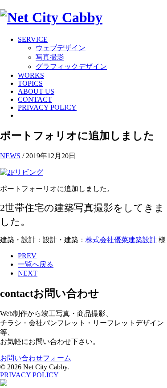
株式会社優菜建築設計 (121, 240)
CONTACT (35, 99)
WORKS (31, 75)
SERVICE (33, 39)
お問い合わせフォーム (35, 358)
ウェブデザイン (61, 48)
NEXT (27, 273)
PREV (27, 256)
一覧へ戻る (35, 264)
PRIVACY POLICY (47, 107)
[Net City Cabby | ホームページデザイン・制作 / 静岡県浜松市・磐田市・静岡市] (51, 17)
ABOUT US (36, 91)
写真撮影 (50, 57)
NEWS (10, 156)
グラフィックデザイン (71, 66)
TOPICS (30, 83)
